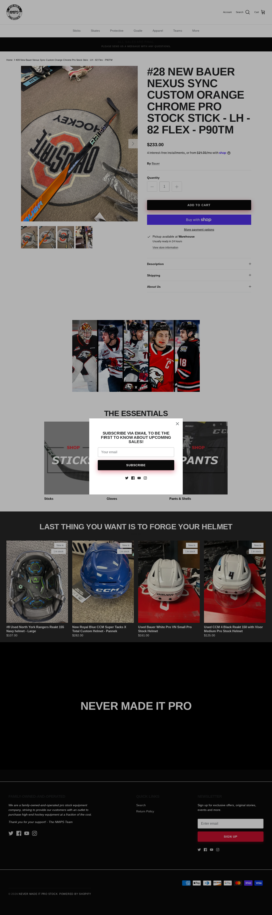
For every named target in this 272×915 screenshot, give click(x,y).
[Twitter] (126, 478)
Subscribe (136, 465)
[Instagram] (145, 478)
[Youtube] (139, 478)
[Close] (177, 423)
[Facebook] (133, 478)
